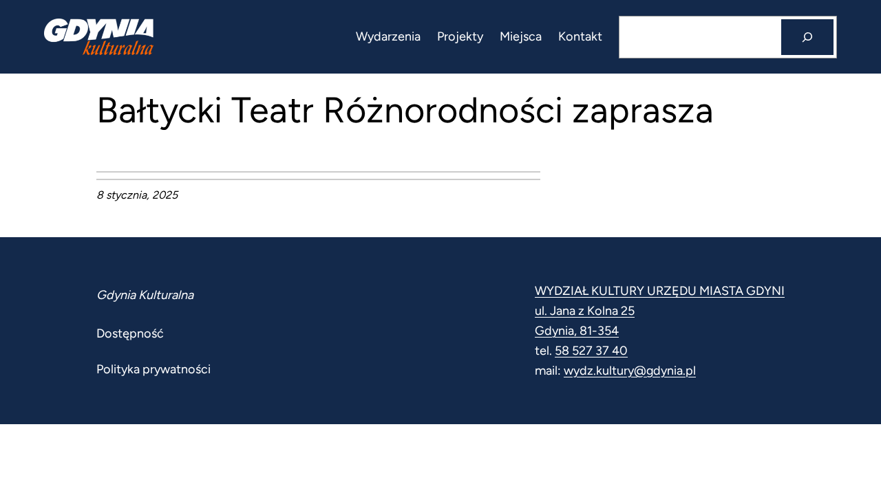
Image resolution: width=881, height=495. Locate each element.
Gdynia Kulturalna (144, 294)
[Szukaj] (807, 37)
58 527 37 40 (591, 350)
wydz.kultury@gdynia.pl (630, 370)
